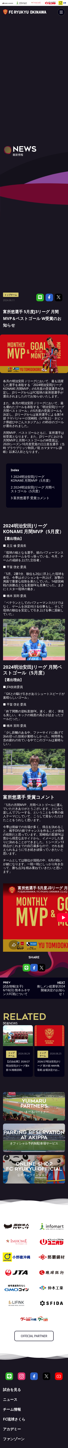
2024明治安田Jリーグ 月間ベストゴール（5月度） (33, 489)
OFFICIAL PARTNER (34, 1336)
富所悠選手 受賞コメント (30, 498)
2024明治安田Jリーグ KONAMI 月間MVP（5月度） (31, 478)
